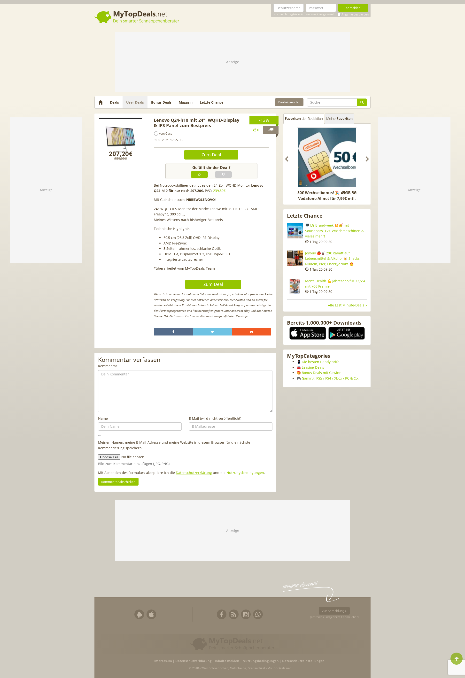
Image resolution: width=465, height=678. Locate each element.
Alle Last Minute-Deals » (347, 305)
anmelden (353, 8)
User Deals (135, 102)
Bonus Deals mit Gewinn (321, 372)
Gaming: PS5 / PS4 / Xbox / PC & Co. (330, 378)
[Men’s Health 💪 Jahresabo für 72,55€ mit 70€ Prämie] (295, 286)
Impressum (163, 661)
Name (103, 418)
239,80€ (219, 190)
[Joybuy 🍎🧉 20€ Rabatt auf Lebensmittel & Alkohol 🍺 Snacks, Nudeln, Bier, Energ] (295, 258)
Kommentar (107, 366)
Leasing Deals (313, 367)
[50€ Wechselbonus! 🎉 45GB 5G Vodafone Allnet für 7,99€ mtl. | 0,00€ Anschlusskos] (327, 157)
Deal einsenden (289, 102)
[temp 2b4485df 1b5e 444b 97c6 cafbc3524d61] (120, 139)
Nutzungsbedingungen (245, 472)
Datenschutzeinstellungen (303, 661)
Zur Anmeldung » (334, 611)
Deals (114, 102)
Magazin (186, 102)
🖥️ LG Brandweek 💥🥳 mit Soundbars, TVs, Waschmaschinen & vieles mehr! (334, 230)
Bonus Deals (161, 102)
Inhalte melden (227, 661)
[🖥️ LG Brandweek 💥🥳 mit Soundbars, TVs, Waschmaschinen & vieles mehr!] (295, 230)
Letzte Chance (211, 102)
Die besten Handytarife (320, 361)
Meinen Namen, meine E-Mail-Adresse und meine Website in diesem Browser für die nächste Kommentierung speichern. (174, 445)
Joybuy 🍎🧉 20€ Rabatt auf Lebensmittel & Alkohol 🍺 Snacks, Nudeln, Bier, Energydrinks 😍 (332, 258)
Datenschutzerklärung (194, 472)
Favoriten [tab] (304, 118)
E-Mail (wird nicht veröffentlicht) (215, 418)
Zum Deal (211, 155)
